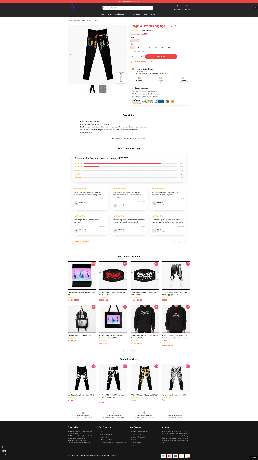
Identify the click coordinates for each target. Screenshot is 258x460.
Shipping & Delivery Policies (139, 431)
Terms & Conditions (106, 434)
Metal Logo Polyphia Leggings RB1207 (81, 395)
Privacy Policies (104, 437)
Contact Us (134, 440)
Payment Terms (136, 434)
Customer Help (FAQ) (137, 442)
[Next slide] (124, 54)
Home (70, 20)
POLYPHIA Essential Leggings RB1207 (144, 395)
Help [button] (254, 457)
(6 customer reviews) (146, 30)
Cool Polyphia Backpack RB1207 (79, 335)
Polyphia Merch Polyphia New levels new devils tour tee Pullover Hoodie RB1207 (175, 338)
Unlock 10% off (4, 451)
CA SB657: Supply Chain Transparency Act (113, 442)
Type (132, 37)
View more (129, 351)
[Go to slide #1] (92, 89)
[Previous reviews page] (174, 242)
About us (102, 431)
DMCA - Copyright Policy (107, 440)
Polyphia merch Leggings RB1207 (174, 395)
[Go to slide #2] (103, 89)
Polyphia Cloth (79, 20)
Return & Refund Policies (138, 437)
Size (132, 44)
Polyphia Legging (93, 20)
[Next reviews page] (184, 242)
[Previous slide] (71, 54)
